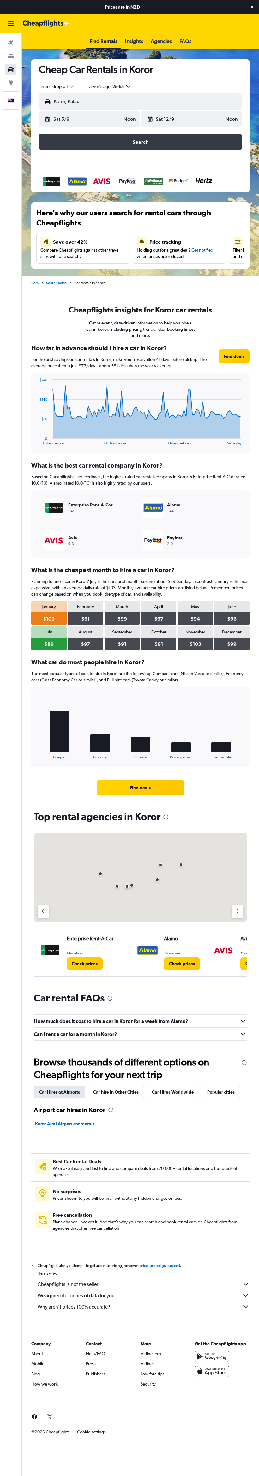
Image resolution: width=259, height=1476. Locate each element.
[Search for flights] (11, 43)
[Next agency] (237, 911)
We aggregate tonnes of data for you (76, 1295)
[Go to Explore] (11, 82)
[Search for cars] (11, 69)
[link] (234, 356)
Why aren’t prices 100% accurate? (74, 1307)
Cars (35, 283)
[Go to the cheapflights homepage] (46, 23)
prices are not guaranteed (160, 1265)
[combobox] (58, 86)
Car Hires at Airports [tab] (59, 1091)
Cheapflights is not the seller (68, 1284)
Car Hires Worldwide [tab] (173, 1091)
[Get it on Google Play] (212, 1356)
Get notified (202, 250)
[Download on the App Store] (212, 1371)
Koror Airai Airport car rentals (64, 1123)
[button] (252, 7)
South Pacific (56, 283)
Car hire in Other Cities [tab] (116, 1091)
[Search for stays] (11, 56)
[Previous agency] (43, 911)
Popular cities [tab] (221, 1091)
